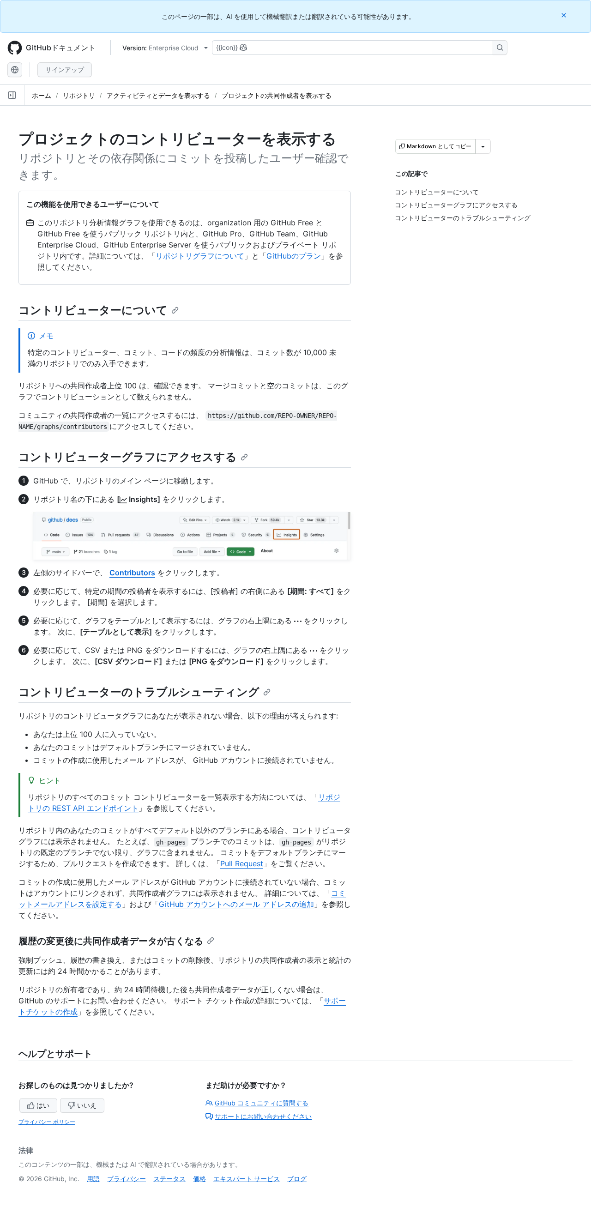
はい (42, 1105)
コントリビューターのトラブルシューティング (138, 692)
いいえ (86, 1105)
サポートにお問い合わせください (263, 1116)
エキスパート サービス (246, 1179)
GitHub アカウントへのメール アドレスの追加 (236, 904)
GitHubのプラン (293, 255)
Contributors (132, 572)
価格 (199, 1179)
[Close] (564, 15)
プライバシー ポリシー (46, 1121)
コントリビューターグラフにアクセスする (127, 457)
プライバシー (126, 1179)
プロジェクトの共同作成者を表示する (277, 95)
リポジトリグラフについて (200, 255)
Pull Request (241, 863)
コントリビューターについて (93, 310)
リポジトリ (79, 95)
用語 (93, 1179)
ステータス (169, 1179)
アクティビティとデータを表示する (158, 95)
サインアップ (64, 69)
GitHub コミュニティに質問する (261, 1103)
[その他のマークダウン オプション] (483, 146)
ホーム (41, 95)
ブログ (297, 1179)
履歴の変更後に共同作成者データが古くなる (110, 941)
